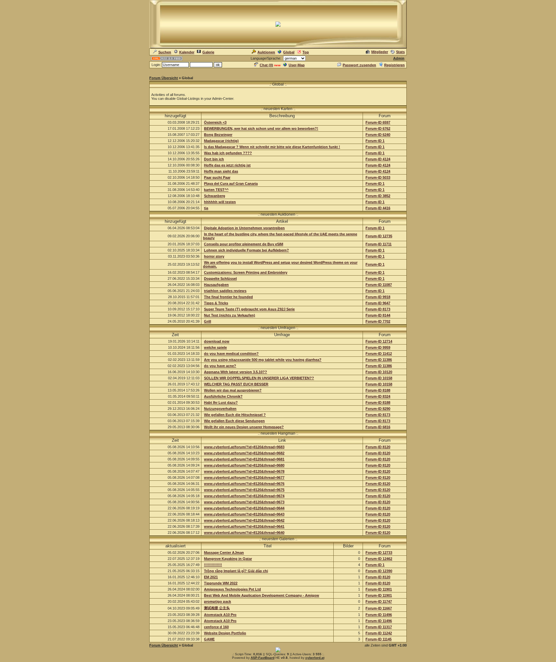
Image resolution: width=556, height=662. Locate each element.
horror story (214, 256)
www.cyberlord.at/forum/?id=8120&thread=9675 (244, 490)
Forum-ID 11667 (379, 608)
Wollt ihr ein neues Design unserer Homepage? (244, 427)
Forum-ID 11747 (379, 601)
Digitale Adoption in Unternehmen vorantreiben (244, 228)
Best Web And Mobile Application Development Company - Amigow (261, 595)
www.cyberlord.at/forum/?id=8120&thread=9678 (244, 471)
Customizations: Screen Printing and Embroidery (245, 272)
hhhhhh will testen (220, 202)
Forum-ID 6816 (378, 427)
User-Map (297, 65)
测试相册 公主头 (217, 608)
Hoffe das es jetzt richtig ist (227, 165)
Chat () (266, 65)
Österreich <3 (215, 122)
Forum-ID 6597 (378, 122)
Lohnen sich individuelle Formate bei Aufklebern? (246, 250)
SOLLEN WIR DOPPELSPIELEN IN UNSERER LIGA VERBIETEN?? (259, 378)
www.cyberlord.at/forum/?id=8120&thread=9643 (244, 514)
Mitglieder (379, 52)
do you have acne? (220, 366)
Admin (398, 58)
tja (206, 208)
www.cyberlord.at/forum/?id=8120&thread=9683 (244, 447)
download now (216, 341)
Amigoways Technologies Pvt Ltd (232, 589)
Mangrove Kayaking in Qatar (228, 559)
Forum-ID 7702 (378, 321)
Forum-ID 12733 (379, 552)
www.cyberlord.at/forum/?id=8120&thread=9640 (244, 532)
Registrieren (394, 65)
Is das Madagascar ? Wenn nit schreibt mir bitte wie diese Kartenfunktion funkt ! (272, 147)
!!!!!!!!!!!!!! (213, 565)
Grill (207, 321)
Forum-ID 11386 (379, 360)
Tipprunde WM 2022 (220, 583)
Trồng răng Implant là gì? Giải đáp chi (236, 571)
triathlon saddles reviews (225, 291)
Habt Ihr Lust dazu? (221, 402)
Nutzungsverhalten (220, 409)
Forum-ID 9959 (378, 347)
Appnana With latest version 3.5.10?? (235, 372)
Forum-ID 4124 (378, 159)
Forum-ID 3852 (378, 196)
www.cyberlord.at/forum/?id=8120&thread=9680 (244, 465)
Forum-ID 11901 (379, 589)
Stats (400, 52)
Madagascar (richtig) (221, 141)
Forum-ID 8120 (378, 447)
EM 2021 (211, 577)
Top (305, 52)
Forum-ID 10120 (379, 372)
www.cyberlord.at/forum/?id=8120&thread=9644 (244, 508)
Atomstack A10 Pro (220, 615)
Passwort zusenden (359, 65)
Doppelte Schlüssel (220, 278)
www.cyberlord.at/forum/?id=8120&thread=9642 (244, 520)
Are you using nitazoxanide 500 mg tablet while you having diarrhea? (262, 360)
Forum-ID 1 (375, 141)
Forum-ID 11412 (379, 353)
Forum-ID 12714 (379, 341)
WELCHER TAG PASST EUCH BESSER (236, 384)
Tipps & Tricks (216, 303)
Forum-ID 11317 (379, 627)
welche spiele (215, 347)
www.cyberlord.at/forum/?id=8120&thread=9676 (244, 484)
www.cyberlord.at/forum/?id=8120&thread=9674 (244, 496)
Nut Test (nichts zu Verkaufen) (229, 315)
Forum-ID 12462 (379, 559)
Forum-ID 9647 (378, 303)
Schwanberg (214, 196)
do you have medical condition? (231, 353)
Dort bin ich (214, 159)
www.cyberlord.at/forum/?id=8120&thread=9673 (244, 502)
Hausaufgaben (216, 285)
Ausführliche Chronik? (223, 396)
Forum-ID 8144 (378, 315)
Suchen (164, 52)
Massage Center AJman (224, 552)
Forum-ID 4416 (378, 208)
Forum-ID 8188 (378, 390)
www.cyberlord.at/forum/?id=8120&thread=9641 (244, 526)
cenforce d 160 (216, 627)
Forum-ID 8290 (378, 409)
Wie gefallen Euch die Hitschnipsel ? (235, 415)
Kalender (186, 52)
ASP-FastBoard (262, 657)
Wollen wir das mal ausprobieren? (233, 390)
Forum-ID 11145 (379, 639)
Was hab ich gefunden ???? (228, 153)
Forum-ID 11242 (379, 633)
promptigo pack (217, 601)
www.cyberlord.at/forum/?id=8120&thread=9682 (244, 453)
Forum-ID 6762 (378, 128)
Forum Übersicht (163, 78)
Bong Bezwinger (218, 135)
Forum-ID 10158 (379, 378)
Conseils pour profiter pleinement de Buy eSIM (243, 244)
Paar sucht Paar (217, 177)
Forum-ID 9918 (378, 297)
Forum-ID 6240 (378, 135)
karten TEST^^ (216, 190)
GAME (209, 639)
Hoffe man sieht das (221, 171)
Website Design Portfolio (225, 633)
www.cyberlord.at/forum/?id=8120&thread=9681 (244, 459)
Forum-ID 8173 (378, 309)
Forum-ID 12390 (379, 571)
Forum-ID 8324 (378, 396)
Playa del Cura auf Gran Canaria (231, 183)
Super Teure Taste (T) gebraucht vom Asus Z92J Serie (249, 309)
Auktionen (266, 52)
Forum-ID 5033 (378, 177)
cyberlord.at (314, 657)
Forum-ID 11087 (379, 285)
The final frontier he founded (228, 297)
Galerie (208, 52)
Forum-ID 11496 (379, 615)
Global (288, 52)
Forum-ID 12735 (379, 236)
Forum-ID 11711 (379, 244)
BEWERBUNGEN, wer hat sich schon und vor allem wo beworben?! (261, 128)
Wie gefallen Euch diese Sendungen (234, 421)
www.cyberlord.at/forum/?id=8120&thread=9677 (244, 477)
